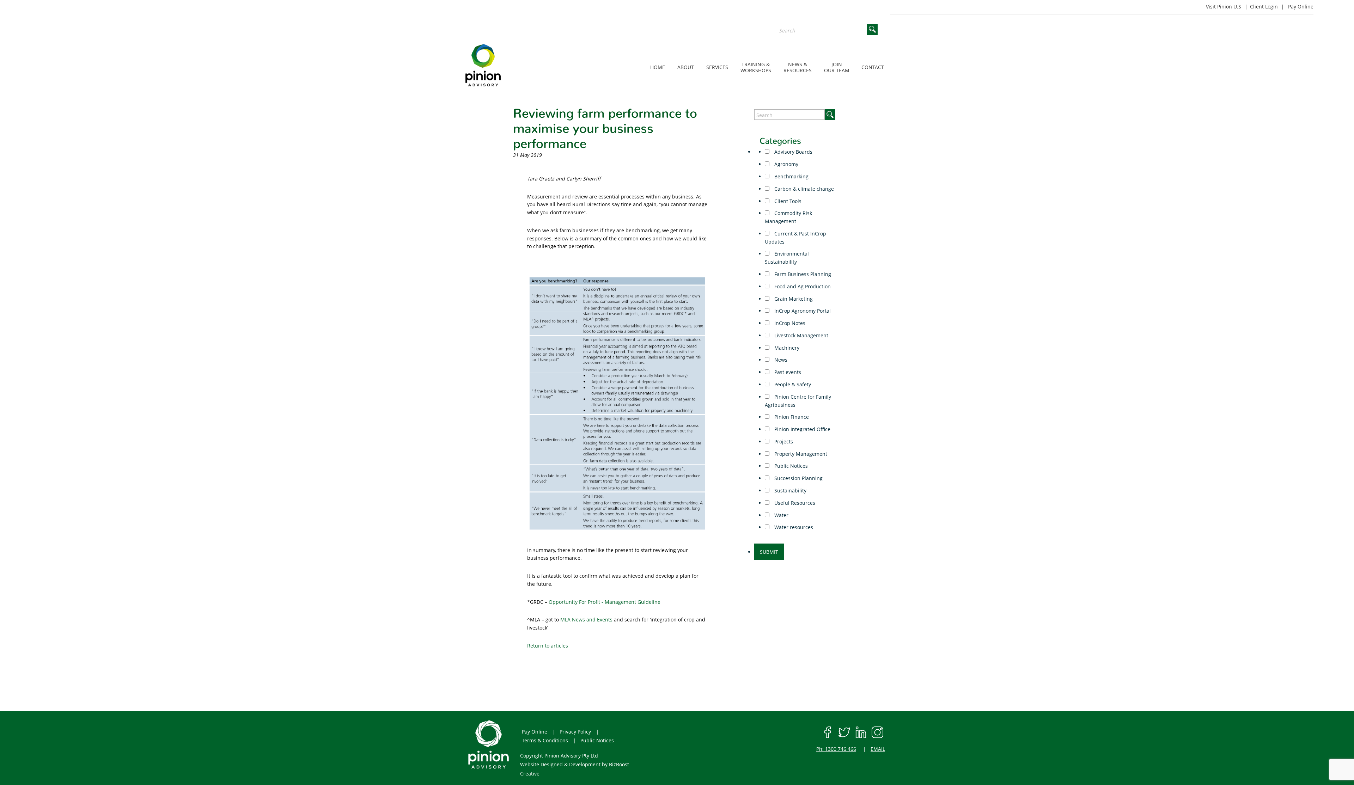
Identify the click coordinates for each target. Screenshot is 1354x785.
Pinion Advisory (501, 65)
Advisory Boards (792, 151)
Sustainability (789, 490)
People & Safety (792, 384)
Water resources (793, 527)
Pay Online (1300, 6)
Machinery (786, 347)
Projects (783, 441)
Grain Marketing (793, 298)
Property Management (800, 453)
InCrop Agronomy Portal (802, 310)
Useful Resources (794, 502)
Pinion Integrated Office (801, 429)
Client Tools (787, 201)
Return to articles (547, 645)
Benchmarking (791, 176)
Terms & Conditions (545, 740)
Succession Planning (798, 478)
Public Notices (790, 465)
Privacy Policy (575, 731)
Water (780, 515)
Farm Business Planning (802, 274)
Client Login (1264, 6)
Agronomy (785, 164)
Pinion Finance (791, 416)
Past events (787, 372)
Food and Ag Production (802, 286)
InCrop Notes (789, 323)
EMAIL (878, 749)
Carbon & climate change (803, 188)
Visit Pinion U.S (1223, 6)
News (780, 359)
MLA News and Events (586, 619)
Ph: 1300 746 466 (836, 749)
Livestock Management (800, 335)
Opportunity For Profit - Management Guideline (604, 602)
